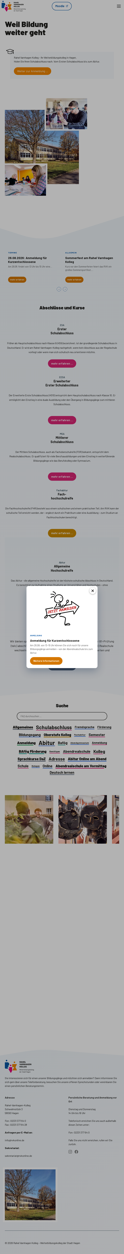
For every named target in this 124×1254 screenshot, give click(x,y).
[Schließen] (92, 591)
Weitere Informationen (46, 660)
